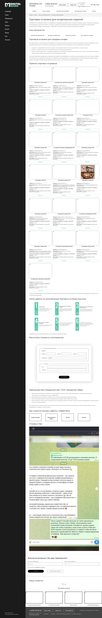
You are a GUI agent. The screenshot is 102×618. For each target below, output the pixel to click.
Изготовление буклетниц (93, 605)
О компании (8, 11)
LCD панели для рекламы (54, 605)
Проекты (7, 25)
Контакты (7, 39)
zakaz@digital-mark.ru (85, 6)
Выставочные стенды (80, 11)
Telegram (82, 4)
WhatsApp (82, 3)
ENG (94, 5)
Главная (34, 11)
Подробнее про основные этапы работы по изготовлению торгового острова (47, 333)
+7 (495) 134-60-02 (51, 3)
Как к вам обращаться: (33, 561)
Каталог (7, 29)
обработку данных (40, 567)
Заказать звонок (62, 5)
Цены (6, 22)
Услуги (6, 15)
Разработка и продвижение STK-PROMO (89, 610)
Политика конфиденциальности (63, 613)
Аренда (7, 32)
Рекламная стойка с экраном (34, 605)
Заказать (40, 96)
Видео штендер (73, 605)
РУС (92, 5)
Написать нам (73, 5)
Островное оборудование (57, 14)
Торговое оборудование (62, 11)
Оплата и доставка (76, 613)
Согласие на (37, 567)
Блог (6, 36)
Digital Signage (46, 11)
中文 (97, 5)
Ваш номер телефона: (70, 561)
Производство (9, 18)
